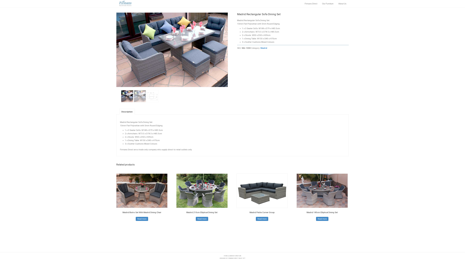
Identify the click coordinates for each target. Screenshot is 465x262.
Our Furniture (327, 4)
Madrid (263, 48)
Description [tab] (127, 112)
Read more (142, 219)
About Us (342, 4)
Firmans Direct (311, 4)
